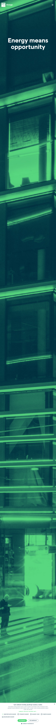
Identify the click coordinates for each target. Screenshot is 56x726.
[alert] (28, 714)
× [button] (54, 704)
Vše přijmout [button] (22, 720)
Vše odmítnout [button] (33, 720)
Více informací (29, 709)
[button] (28, 711)
